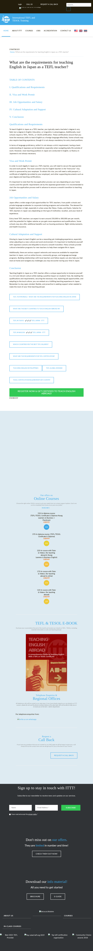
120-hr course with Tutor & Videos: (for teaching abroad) (46, 593)
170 (46, 583)
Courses (29, 31)
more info (46, 508)
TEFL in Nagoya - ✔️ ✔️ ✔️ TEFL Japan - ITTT (29, 332)
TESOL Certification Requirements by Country (31, 380)
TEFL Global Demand (54, 368)
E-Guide (57, 896)
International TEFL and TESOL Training (23, 19)
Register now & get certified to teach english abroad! (46, 392)
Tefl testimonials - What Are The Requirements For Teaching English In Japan (44, 297)
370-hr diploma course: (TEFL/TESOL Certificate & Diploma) (46, 536)
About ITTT (17, 31)
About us (8, 916)
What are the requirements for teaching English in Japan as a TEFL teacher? (41, 64)
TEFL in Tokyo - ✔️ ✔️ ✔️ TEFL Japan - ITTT (28, 320)
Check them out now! (46, 854)
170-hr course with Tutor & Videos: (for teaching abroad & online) (46, 575)
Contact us (65, 31)
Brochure (35, 896)
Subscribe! (71, 808)
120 (46, 601)
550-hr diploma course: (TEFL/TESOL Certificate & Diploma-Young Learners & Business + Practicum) (46, 518)
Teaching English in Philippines (25, 368)
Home (6, 31)
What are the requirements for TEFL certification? (34, 356)
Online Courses (46, 497)
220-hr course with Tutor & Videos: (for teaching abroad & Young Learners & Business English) (46, 555)
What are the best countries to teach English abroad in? (36, 309)
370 (46, 543)
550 (46, 527)
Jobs (38, 31)
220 (46, 564)
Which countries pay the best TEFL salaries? (31, 344)
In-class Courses (12, 926)
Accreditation (50, 31)
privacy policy (32, 814)
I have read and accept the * (24, 814)
